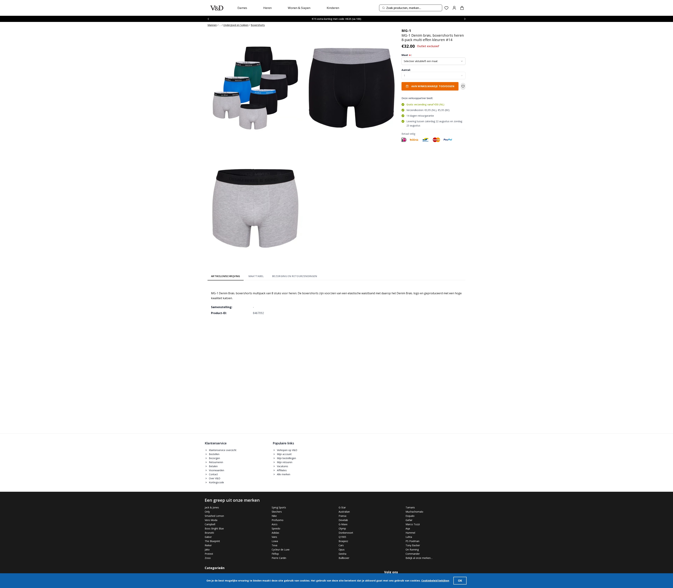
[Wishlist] (446, 8)
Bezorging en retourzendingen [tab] (294, 276)
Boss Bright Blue (214, 528)
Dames (242, 8)
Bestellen (214, 454)
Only (207, 511)
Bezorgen (214, 458)
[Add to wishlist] (463, 86)
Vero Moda (211, 520)
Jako (207, 549)
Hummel (410, 532)
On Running (412, 549)
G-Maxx (343, 524)
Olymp (342, 528)
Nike (274, 516)
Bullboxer (344, 558)
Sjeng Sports (279, 507)
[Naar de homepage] (217, 8)
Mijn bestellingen (286, 458)
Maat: (407, 55)
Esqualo (410, 516)
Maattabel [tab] (256, 276)
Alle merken (283, 474)
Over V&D (214, 478)
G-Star (342, 507)
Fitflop (275, 553)
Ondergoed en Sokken (236, 25)
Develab (343, 520)
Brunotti (209, 532)
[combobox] (410, 8)
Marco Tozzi (413, 524)
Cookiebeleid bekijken (435, 580)
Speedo (276, 528)
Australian (344, 511)
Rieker (208, 545)
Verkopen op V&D (287, 450)
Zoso (208, 558)
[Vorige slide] (208, 19)
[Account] (454, 7)
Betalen (213, 466)
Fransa (342, 516)
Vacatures (282, 466)
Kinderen (333, 8)
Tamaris (410, 507)
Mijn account (284, 454)
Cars (341, 545)
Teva (274, 545)
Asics (274, 524)
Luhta (409, 537)
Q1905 (342, 537)
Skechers (277, 511)
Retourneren (216, 462)
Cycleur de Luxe (281, 549)
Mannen (212, 25)
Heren (267, 8)
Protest (209, 553)
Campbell (210, 524)
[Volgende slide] (465, 19)
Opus (342, 549)
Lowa (275, 541)
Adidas (275, 532)
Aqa (408, 528)
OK (460, 581)
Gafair (409, 520)
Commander (413, 553)
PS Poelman (412, 541)
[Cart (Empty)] (461, 7)
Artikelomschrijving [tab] (225, 276)
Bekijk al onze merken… (419, 558)
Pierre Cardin (279, 558)
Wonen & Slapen (299, 8)
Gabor (208, 537)
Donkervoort (346, 532)
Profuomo (277, 520)
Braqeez (343, 541)
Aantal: (406, 70)
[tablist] (264, 277)
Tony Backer (413, 545)
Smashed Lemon (214, 516)
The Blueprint (212, 541)
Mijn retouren (284, 462)
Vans (274, 537)
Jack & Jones (212, 507)
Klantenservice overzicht (222, 450)
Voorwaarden (216, 470)
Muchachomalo (414, 511)
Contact (213, 474)
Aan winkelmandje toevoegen (432, 86)
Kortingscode (216, 482)
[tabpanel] (336, 300)
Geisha (342, 553)
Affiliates (282, 470)
